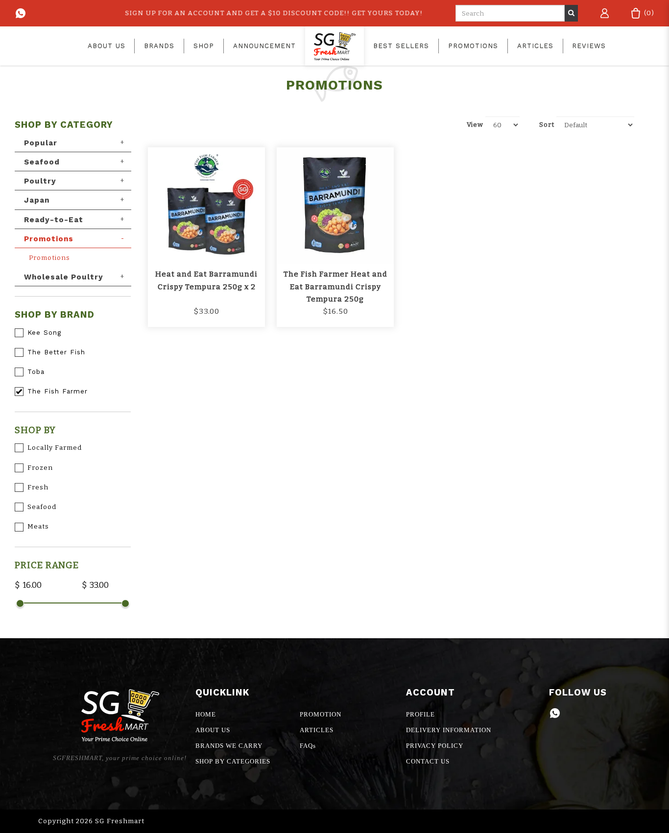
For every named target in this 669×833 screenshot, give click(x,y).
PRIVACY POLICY (434, 745)
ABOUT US (212, 730)
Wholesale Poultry (63, 277)
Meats (38, 526)
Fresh (37, 487)
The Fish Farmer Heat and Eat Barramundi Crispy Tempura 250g (335, 286)
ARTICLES (317, 730)
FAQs (308, 745)
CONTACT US (428, 761)
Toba (36, 371)
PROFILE (420, 714)
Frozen (40, 467)
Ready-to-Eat (53, 219)
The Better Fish (56, 352)
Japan (36, 200)
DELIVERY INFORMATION (448, 730)
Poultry (40, 181)
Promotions (48, 238)
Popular (40, 143)
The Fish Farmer (57, 391)
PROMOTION (320, 714)
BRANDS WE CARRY (229, 745)
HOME (205, 714)
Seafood (42, 162)
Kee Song (44, 332)
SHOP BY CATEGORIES (232, 761)
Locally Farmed (54, 447)
